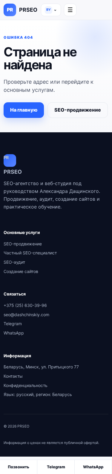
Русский (51, 9)
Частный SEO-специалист (30, 252)
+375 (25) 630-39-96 (25, 305)
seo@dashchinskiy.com (26, 314)
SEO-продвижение (77, 110)
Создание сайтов (21, 271)
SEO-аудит (14, 262)
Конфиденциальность (25, 385)
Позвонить (18, 466)
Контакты (13, 376)
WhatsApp (14, 332)
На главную (23, 110)
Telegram (13, 323)
